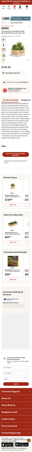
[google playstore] (22, 445)
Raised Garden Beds (16, 22)
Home (3, 22)
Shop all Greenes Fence (7, 26)
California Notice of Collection (9, 448)
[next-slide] (3, 62)
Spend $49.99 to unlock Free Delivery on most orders (16, 1)
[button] (20, 3)
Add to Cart (13, 205)
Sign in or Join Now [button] (13, 91)
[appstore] (7, 445)
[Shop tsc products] (16, 19)
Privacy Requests (22, 448)
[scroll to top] (29, 440)
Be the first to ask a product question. (15, 154)
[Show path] (8, 22)
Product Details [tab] (10, 100)
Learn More (16, 3)
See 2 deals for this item (12, 73)
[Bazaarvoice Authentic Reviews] (11, 299)
